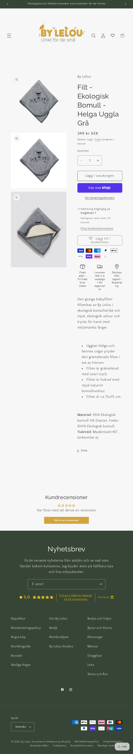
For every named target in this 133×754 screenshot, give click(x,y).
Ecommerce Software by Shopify (51, 741)
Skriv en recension (66, 520)
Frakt (98, 139)
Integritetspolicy (112, 741)
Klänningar (95, 637)
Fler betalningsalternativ (100, 197)
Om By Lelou (58, 618)
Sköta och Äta (97, 674)
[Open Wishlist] (112, 35)
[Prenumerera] (100, 584)
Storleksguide (21, 646)
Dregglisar (94, 656)
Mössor (92, 646)
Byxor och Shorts (99, 628)
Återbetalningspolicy (26, 628)
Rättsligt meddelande (110, 745)
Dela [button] (84, 450)
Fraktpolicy (59, 745)
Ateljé (53, 628)
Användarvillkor (39, 745)
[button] (9, 35)
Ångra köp (18, 637)
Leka (90, 665)
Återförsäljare (59, 637)
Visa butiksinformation (97, 228)
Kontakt (16, 656)
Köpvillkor (18, 618)
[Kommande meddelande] (125, 4)
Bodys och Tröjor (99, 618)
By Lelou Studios (61, 646)
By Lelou (26, 741)
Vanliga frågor (21, 665)
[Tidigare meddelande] (7, 4)
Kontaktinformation (81, 745)
